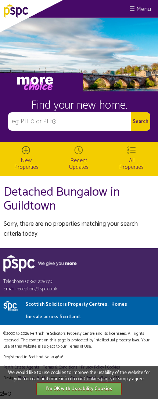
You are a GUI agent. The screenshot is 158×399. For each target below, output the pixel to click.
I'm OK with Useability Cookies (79, 389)
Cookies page (97, 379)
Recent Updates (79, 164)
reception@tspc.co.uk (37, 289)
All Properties (131, 164)
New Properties (26, 164)
